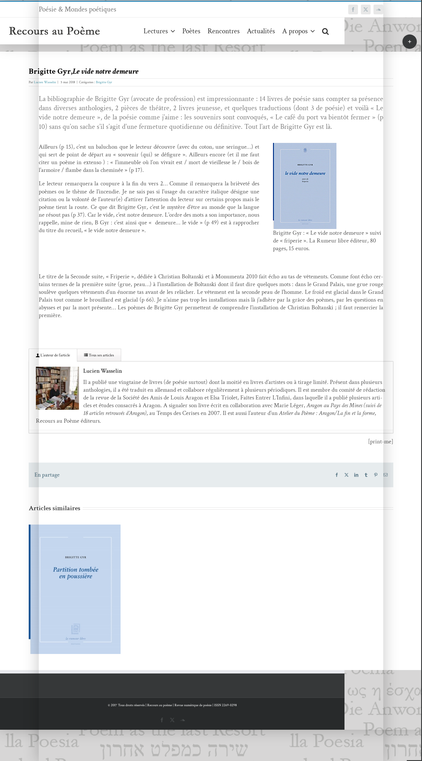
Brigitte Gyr (104, 82)
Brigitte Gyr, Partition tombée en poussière (66, 578)
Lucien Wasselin (45, 82)
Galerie (83, 578)
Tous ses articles (101, 355)
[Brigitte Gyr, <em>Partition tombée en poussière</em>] (75, 589)
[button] (325, 31)
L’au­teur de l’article (55, 355)
